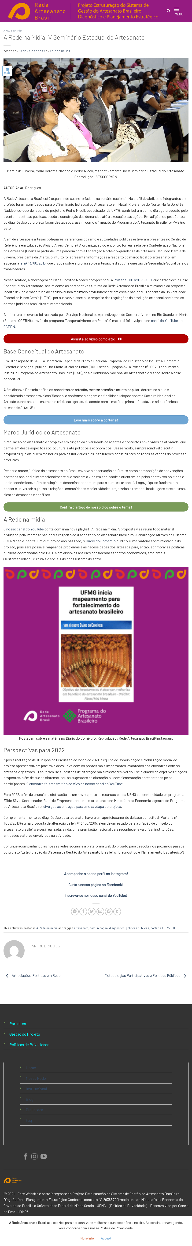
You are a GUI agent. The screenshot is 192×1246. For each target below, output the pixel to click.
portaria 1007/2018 (163, 928)
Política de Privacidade (128, 1205)
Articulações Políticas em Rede (35, 975)
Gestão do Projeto (24, 1034)
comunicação (99, 928)
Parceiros (17, 1023)
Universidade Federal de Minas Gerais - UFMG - (72, 1205)
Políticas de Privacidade (29, 1044)
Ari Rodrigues (60, 51)
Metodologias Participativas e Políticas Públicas (143, 975)
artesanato (81, 928)
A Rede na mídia (14, 30)
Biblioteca (34, 1109)
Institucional (36, 1088)
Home (31, 1067)
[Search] (168, 11)
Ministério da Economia (159, 1199)
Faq (29, 1120)
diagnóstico (117, 928)
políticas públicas (137, 928)
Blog (29, 1099)
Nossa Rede (36, 1078)
